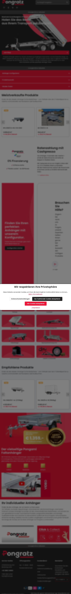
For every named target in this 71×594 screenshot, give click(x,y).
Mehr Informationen (35, 294)
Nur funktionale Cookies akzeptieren (47, 299)
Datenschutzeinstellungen (20, 299)
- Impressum (35, 308)
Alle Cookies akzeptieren (35, 304)
